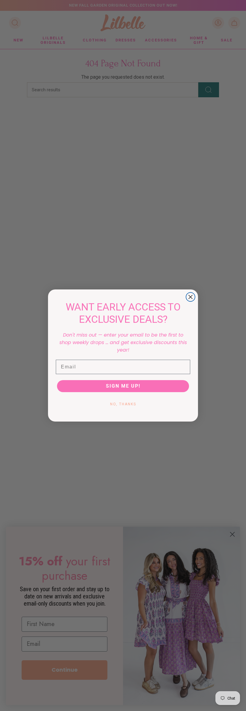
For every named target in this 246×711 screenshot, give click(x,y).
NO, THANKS (123, 404)
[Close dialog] (190, 296)
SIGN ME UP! (123, 386)
